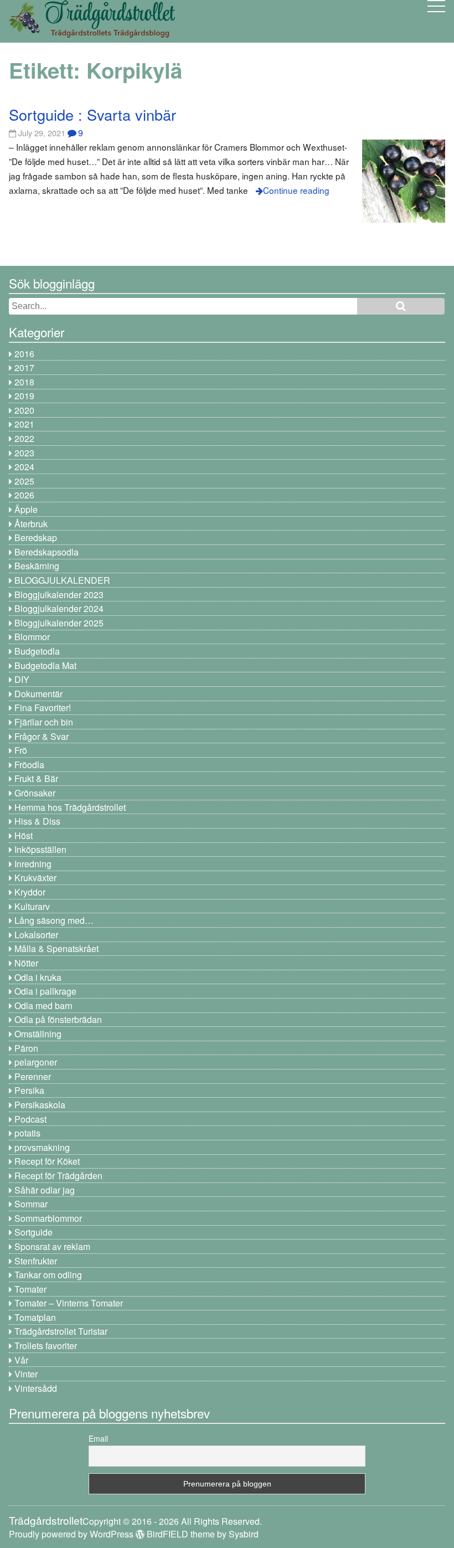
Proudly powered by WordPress (71, 1534)
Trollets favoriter (45, 1345)
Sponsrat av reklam (52, 1246)
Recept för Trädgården (58, 1175)
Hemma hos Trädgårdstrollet (70, 807)
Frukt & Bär (36, 778)
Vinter (26, 1373)
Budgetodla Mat (45, 665)
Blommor (32, 636)
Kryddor (29, 892)
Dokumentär (38, 693)
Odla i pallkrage (45, 991)
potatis (27, 1133)
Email (98, 1438)
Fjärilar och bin (43, 722)
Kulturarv (32, 906)
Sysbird (244, 1534)
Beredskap (35, 537)
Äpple (26, 509)
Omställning (37, 1033)
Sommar (31, 1203)
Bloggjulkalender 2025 (59, 622)
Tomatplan (35, 1317)
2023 (24, 452)
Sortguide (33, 1232)
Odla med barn (43, 1005)
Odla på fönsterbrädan (58, 1019)
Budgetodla (37, 651)
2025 (24, 481)
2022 (24, 438)
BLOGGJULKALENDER (62, 580)
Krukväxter (35, 877)
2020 (24, 410)
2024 (24, 466)
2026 (24, 494)
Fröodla (29, 764)
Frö (20, 750)
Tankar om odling (48, 1274)
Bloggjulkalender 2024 (59, 608)
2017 (24, 367)
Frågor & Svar (41, 736)
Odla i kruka (37, 977)
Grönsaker (34, 792)
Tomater (30, 1289)
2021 (24, 424)
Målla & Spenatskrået (56, 948)
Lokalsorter (36, 934)
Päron (26, 1048)
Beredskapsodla (46, 552)
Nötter (26, 962)
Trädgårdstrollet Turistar (60, 1331)
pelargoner (35, 1062)
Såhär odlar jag (44, 1190)
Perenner (32, 1076)
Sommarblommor (48, 1218)
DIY (21, 679)
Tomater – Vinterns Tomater (68, 1303)
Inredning (32, 863)
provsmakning (42, 1147)
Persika (29, 1090)
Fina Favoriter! (42, 707)
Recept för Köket (47, 1161)
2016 (24, 353)
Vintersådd (35, 1388)
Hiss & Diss (37, 821)
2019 (24, 395)
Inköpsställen (40, 849)
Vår (21, 1360)
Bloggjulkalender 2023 (59, 594)
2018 (24, 382)
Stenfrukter (35, 1260)
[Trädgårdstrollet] (92, 33)
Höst (23, 835)
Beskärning (36, 565)
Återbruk (31, 523)
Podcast (30, 1119)
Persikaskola (39, 1104)
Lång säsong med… (54, 920)
